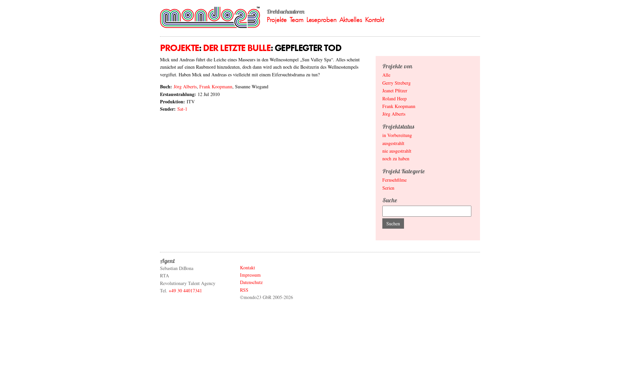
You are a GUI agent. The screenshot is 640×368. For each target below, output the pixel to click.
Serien (388, 188)
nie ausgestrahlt (396, 151)
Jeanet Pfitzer (394, 90)
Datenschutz (251, 282)
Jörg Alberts (185, 86)
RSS (244, 290)
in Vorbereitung (397, 135)
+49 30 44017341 (185, 290)
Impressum (250, 275)
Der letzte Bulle (237, 48)
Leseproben (321, 19)
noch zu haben (395, 158)
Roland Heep (394, 98)
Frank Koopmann (215, 86)
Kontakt (374, 19)
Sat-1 (182, 109)
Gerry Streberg (396, 83)
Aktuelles (350, 19)
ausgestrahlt (393, 143)
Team (296, 19)
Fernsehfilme (394, 180)
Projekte (277, 19)
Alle (386, 75)
